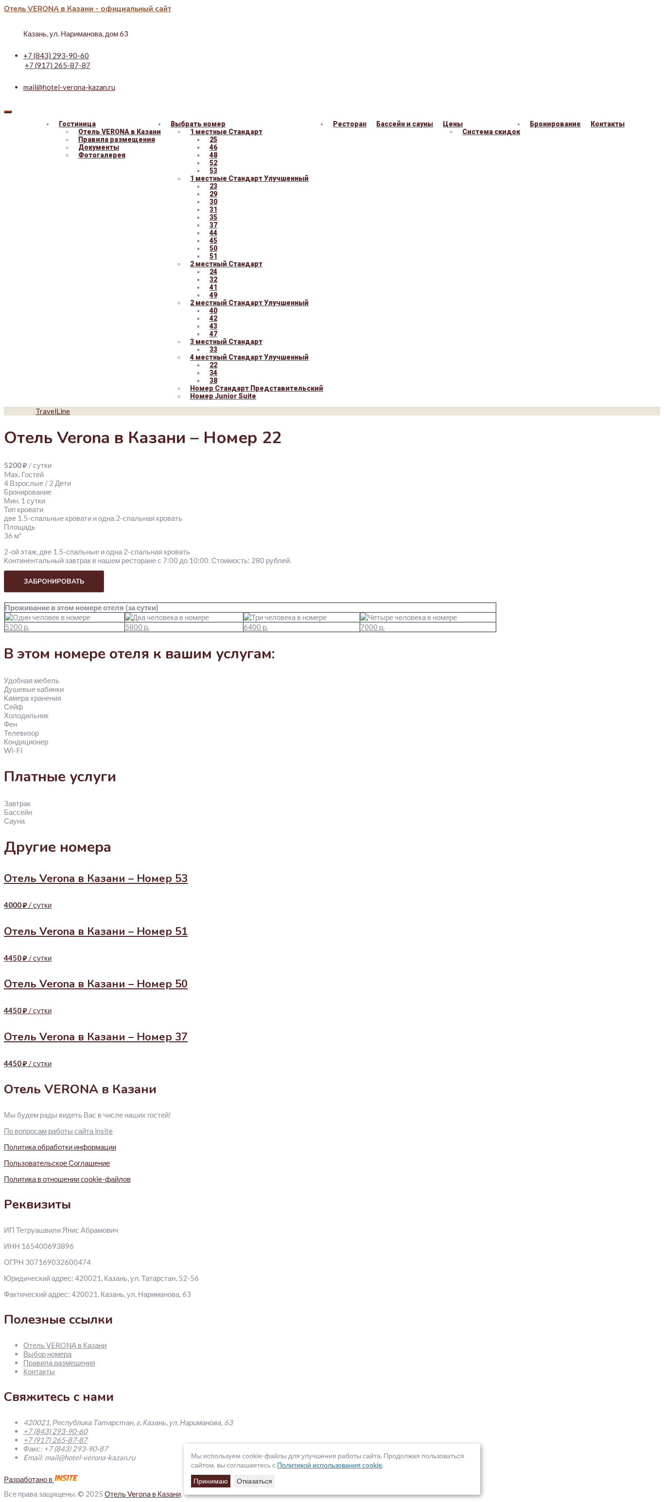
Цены (453, 124)
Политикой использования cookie (329, 1465)
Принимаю (210, 1481)
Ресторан (350, 124)
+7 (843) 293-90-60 (56, 55)
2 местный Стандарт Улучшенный (249, 303)
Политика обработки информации (60, 1146)
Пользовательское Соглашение (57, 1162)
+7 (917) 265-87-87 (57, 65)
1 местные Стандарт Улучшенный (249, 178)
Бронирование (555, 124)
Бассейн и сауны (404, 124)
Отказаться (254, 1481)
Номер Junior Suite (223, 396)
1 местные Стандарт (226, 132)
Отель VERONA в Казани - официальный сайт (87, 9)
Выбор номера (47, 1353)
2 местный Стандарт (226, 264)
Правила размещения (59, 1362)
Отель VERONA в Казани (64, 1345)
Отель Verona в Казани (143, 1493)
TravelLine (52, 411)
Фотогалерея (101, 155)
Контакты (608, 124)
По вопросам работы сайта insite (58, 1130)
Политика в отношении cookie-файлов (67, 1178)
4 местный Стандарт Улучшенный (249, 357)
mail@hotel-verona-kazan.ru (69, 87)
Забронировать (54, 581)
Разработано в (29, 1479)
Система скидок (491, 132)
